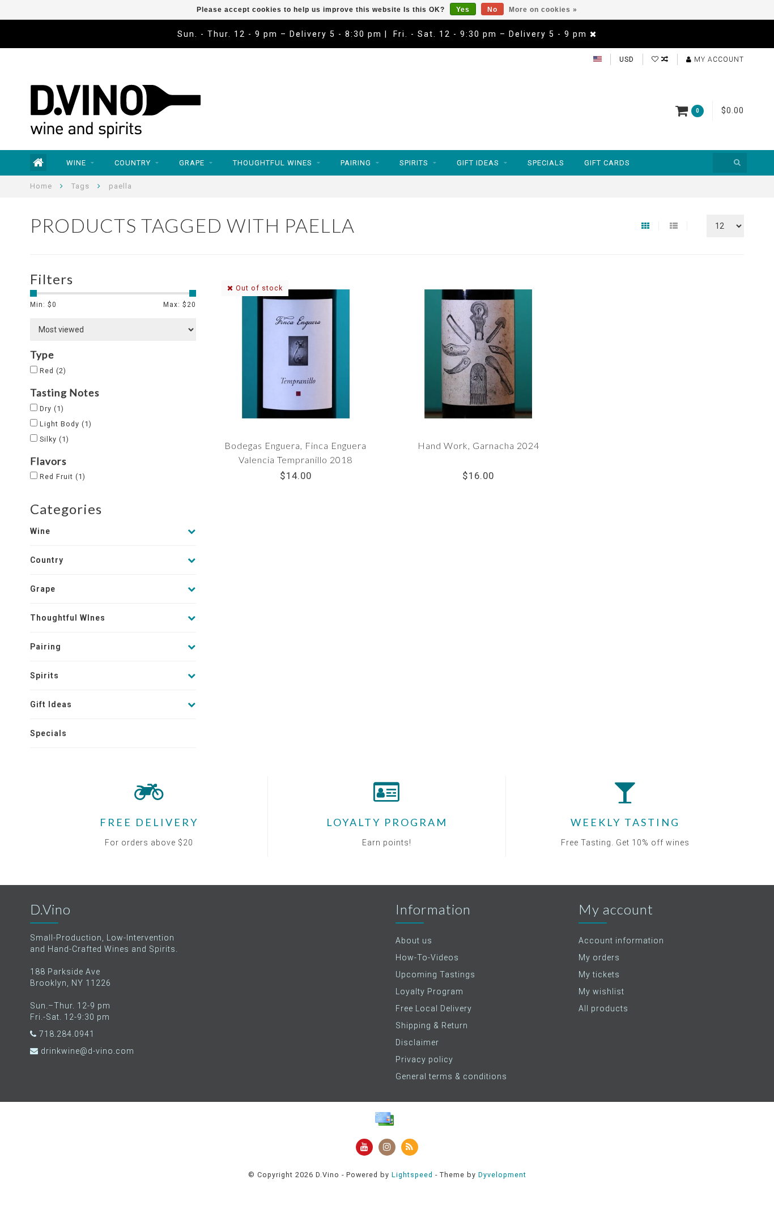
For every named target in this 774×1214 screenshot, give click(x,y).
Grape (192, 163)
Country (132, 163)
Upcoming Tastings (435, 974)
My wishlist (601, 991)
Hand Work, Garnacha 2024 (478, 445)
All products (603, 1008)
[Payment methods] (384, 1118)
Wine (76, 163)
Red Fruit (63, 476)
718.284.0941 (67, 1033)
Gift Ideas (478, 163)
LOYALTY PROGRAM (387, 822)
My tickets (599, 974)
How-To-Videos (427, 957)
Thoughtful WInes (272, 163)
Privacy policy (424, 1059)
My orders (599, 957)
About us (413, 940)
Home (41, 186)
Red (53, 370)
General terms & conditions (451, 1076)
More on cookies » (543, 10)
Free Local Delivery (433, 1008)
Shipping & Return (431, 1025)
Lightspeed (412, 1174)
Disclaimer (417, 1042)
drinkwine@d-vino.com (87, 1050)
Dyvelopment (502, 1174)
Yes (463, 10)
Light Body (66, 424)
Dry (52, 408)
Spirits (413, 163)
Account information (621, 940)
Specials (546, 163)
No (492, 10)
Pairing (356, 163)
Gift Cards (607, 163)
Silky (54, 439)
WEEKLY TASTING (625, 822)
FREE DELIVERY (149, 822)
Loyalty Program (429, 991)
